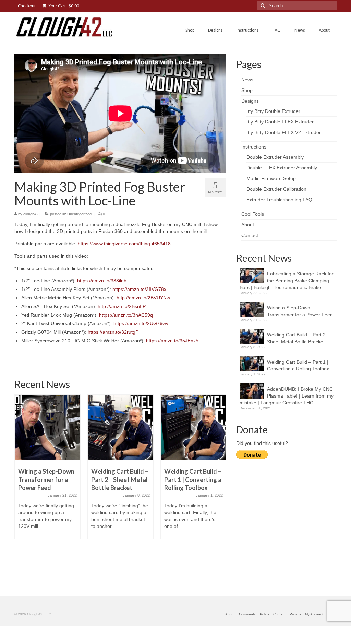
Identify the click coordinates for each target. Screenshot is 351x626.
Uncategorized (79, 214)
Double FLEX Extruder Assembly (281, 167)
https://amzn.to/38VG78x (139, 289)
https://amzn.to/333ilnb (101, 280)
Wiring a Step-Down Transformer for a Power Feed (300, 311)
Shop (247, 90)
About (247, 224)
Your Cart (63, 5)
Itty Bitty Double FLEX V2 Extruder (283, 132)
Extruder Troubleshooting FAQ (279, 199)
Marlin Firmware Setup (271, 178)
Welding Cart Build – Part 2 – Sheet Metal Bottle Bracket (298, 338)
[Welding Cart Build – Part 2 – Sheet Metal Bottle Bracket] (120, 427)
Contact (249, 235)
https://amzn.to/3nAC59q (126, 315)
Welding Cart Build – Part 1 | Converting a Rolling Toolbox (298, 365)
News (247, 79)
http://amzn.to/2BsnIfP (122, 306)
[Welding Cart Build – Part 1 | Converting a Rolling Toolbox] (193, 427)
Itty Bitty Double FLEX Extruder (280, 122)
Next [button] (220, 486)
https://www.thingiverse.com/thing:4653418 (124, 243)
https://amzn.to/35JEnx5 (172, 340)
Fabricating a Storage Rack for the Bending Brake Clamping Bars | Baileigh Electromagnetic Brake (287, 280)
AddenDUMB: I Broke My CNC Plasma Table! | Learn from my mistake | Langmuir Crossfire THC (287, 395)
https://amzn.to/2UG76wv (140, 323)
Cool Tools (252, 214)
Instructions (253, 147)
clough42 (30, 214)
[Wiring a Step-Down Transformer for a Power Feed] (47, 427)
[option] (47, 470)
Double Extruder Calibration (276, 189)
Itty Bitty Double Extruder (273, 111)
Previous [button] (20, 486)
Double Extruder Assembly (275, 157)
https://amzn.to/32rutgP (113, 332)
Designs (250, 101)
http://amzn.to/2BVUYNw (143, 297)
